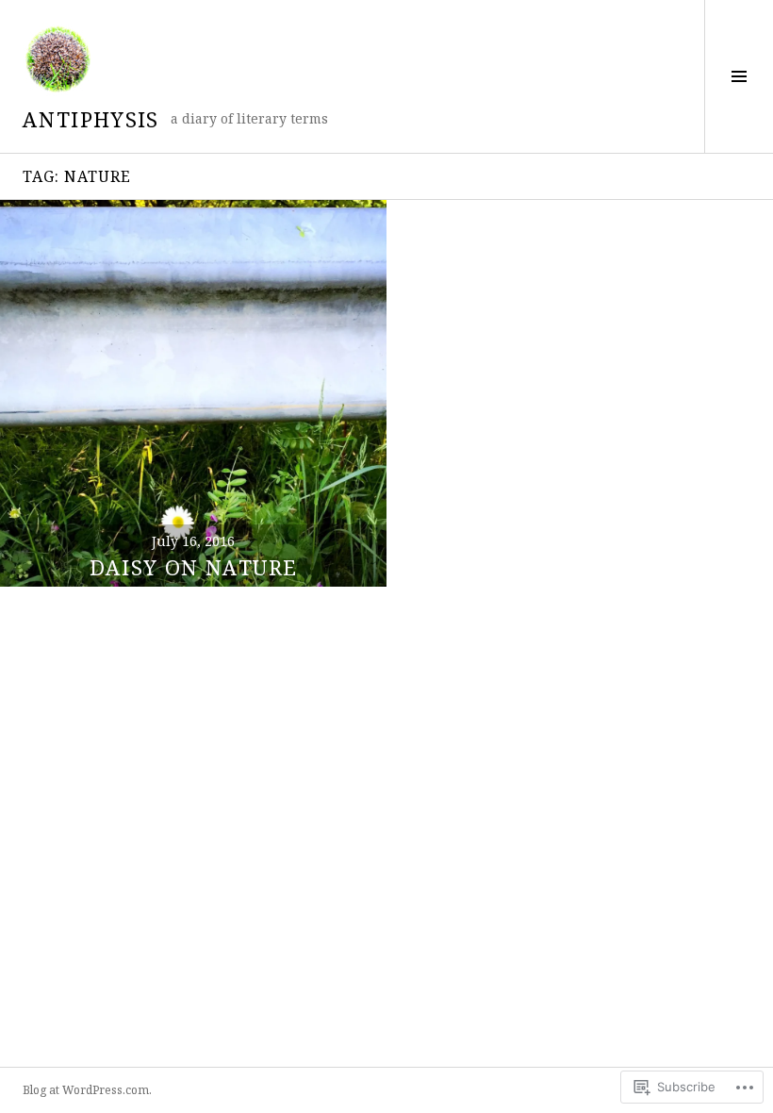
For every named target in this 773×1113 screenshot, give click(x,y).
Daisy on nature (194, 567)
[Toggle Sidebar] (738, 76)
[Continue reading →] (193, 393)
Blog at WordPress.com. (87, 1090)
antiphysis (91, 119)
